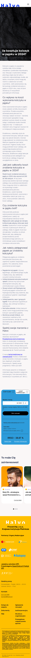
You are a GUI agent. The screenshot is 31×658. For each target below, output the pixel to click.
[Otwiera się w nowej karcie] (7, 573)
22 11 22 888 (5, 594)
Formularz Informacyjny (20, 441)
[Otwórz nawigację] (28, 3)
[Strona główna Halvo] (15, 3)
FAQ (2, 614)
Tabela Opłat (7, 441)
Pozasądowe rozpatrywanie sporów (20, 621)
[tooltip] (13, 392)
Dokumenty (5, 610)
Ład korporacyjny (21, 610)
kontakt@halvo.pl (6, 596)
